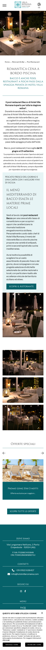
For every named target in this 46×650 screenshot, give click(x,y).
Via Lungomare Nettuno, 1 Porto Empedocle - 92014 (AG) (23, 546)
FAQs (23, 607)
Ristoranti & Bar (18, 62)
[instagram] (21, 591)
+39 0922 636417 (25, 570)
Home (7, 62)
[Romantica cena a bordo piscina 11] (23, 417)
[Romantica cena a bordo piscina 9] (23, 362)
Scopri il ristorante (21, 286)
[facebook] (25, 591)
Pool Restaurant (33, 62)
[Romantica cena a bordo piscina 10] (23, 390)
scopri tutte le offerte (23, 511)
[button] (4, 453)
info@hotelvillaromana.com (25, 574)
